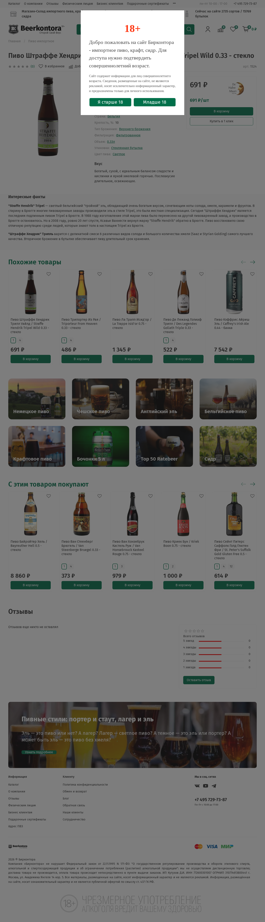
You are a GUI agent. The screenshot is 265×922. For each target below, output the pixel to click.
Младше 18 (154, 102)
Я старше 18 (110, 102)
